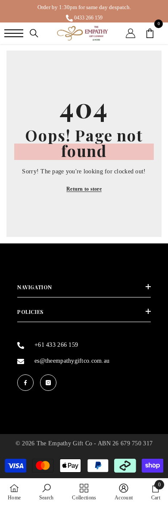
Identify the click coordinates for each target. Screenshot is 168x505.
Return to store (84, 189)
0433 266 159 (88, 18)
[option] (84, 11)
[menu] (13, 33)
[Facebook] (25, 382)
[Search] (34, 33)
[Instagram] (48, 382)
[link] (46, 491)
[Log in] (130, 33)
